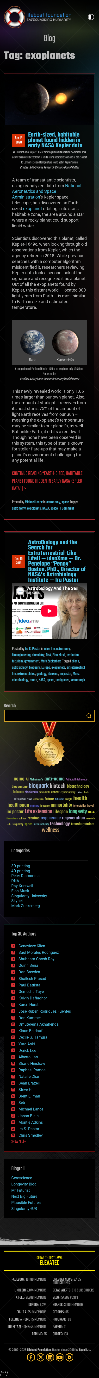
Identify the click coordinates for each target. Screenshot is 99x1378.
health (80, 798)
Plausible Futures (26, 1202)
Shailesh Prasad (32, 978)
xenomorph (78, 680)
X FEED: (20, 1298)
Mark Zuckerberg (51, 661)
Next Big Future (24, 1196)
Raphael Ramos (32, 1070)
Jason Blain (29, 1116)
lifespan (60, 812)
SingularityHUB (24, 1208)
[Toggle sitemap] (81, 17)
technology (60, 824)
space (65, 502)
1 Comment (67, 508)
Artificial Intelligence (76, 779)
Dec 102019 (19, 561)
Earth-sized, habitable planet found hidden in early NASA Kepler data (55, 140)
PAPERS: (58, 1327)
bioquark (34, 668)
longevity (78, 812)
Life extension (38, 812)
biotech (58, 786)
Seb (22, 1102)
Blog (49, 39)
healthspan (18, 805)
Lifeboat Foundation (39, 1350)
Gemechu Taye (31, 991)
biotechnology (78, 786)
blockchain (31, 792)
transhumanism (82, 824)
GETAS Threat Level (49, 1261)
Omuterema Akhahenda (39, 1024)
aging (19, 779)
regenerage (51, 818)
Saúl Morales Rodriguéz (39, 952)
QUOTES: (58, 1334)
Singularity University (29, 896)
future (49, 799)
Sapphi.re (84, 1350)
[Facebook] (31, 1357)
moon (33, 680)
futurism (17, 661)
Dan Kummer (30, 1018)
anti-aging (54, 779)
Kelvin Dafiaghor (33, 998)
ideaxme (53, 674)
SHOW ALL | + (18, 1142)
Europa (45, 668)
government (31, 661)
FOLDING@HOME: (20, 1319)
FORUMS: (37, 1334)
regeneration (73, 818)
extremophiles (26, 674)
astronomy (53, 502)
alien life (49, 649)
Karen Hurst (28, 1004)
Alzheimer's (36, 780)
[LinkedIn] (50, 1357)
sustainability (41, 824)
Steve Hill (26, 1089)
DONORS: (33, 1305)
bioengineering (21, 655)
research (90, 818)
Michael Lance (34, 502)
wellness (50, 830)
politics (22, 818)
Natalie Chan (29, 1076)
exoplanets (34, 508)
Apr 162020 (18, 140)
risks (9, 824)
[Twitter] (40, 1357)
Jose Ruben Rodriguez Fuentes (45, 1011)
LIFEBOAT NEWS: (63, 1280)
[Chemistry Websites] (49, 745)
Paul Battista (29, 985)
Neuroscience (12, 819)
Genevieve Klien (32, 946)
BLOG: (56, 1298)
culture (79, 792)
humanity (34, 806)
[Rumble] (69, 1357)
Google (68, 799)
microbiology (20, 680)
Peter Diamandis (25, 875)
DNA (48, 655)
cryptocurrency (68, 792)
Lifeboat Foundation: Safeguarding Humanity (37, 17)
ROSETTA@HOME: (18, 1327)
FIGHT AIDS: (24, 1312)
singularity (17, 824)
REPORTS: (59, 1312)
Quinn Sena (28, 965)
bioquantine (20, 787)
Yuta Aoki (27, 1044)
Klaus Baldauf (31, 1031)
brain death (44, 792)
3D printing (20, 866)
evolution (73, 655)
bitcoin (18, 792)
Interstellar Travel (83, 806)
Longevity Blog (24, 1184)
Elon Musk (58, 655)
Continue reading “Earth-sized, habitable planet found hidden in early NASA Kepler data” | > (47, 481)
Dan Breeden (29, 972)
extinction (38, 799)
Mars (76, 674)
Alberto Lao (28, 1057)
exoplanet (32, 208)
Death (86, 792)
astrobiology (20, 668)
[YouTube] (60, 1357)
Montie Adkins (31, 1122)
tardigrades (62, 680)
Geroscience (21, 1178)
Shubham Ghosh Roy (37, 959)
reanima (33, 818)
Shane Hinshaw (32, 1063)
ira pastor (65, 674)
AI (27, 779)
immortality (61, 805)
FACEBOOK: (18, 1280)
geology (41, 674)
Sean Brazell (29, 1083)
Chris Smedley (31, 1135)
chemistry (38, 655)
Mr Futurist (20, 1190)
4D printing (20, 871)
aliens (75, 661)
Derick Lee (27, 1050)
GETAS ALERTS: (62, 1290)
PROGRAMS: (60, 1319)
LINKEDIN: (20, 1290)
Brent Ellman (29, 1096)
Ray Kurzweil (22, 886)
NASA (45, 508)
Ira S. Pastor (32, 649)
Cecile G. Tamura (33, 1037)
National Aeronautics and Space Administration (46, 191)
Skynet (17, 900)
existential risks (23, 799)
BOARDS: (58, 1305)
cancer (55, 792)
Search (89, 716)
